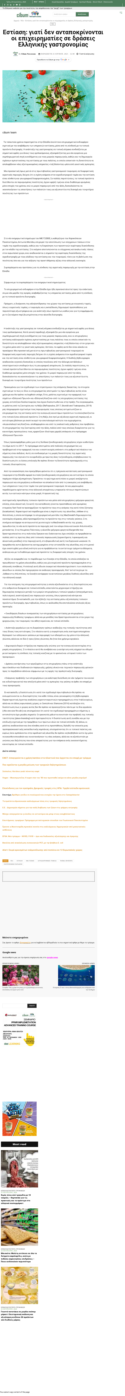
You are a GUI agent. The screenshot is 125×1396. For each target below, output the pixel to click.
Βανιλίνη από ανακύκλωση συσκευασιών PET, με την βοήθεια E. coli (33, 843)
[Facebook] (4, 5)
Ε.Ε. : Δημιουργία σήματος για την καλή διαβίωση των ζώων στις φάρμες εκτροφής (40, 807)
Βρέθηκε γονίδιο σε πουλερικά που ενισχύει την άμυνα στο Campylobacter (46, 795)
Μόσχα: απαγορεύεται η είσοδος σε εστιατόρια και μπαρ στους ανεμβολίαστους (38, 814)
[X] (37, 875)
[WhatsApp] (49, 875)
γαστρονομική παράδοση (13, 864)
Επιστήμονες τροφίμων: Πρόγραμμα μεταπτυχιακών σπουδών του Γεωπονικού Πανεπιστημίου (45, 820)
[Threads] (19, 5)
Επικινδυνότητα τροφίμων (13, 1191)
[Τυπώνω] (71, 875)
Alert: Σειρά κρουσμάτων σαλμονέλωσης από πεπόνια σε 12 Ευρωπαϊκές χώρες (42, 850)
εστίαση (20, 860)
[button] (116, 15)
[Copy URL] (82, 875)
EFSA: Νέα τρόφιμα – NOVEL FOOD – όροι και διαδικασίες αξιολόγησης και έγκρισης (40, 836)
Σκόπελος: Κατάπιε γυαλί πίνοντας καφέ (21, 771)
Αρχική (16, 21)
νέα (11, 860)
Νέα (22, 21)
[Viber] (77, 875)
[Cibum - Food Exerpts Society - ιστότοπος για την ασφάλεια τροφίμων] (29, 14)
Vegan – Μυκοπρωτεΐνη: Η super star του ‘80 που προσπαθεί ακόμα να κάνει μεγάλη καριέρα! (44, 778)
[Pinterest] (43, 875)
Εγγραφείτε (25, 943)
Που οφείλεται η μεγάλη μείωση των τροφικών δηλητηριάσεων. (34, 765)
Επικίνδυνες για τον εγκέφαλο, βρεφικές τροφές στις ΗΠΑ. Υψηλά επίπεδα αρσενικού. (46, 788)
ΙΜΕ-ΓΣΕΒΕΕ (30, 860)
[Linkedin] (10, 5)
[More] (88, 875)
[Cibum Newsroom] (16, 53)
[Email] (65, 875)
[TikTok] (13, 5)
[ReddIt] (60, 875)
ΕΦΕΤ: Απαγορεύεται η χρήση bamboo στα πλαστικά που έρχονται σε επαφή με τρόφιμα (46, 758)
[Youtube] (16, 5)
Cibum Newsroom (28, 54)
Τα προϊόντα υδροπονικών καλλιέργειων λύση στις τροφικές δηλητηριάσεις (37, 801)
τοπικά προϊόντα (66, 860)
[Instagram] (7, 5)
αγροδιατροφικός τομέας (47, 860)
